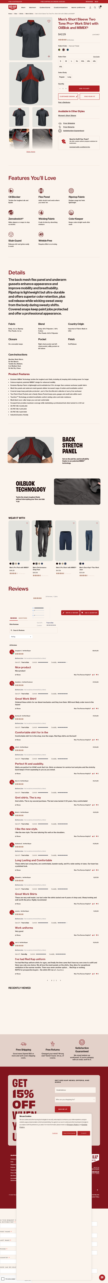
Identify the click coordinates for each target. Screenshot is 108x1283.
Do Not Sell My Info (93, 1195)
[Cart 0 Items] (99, 7)
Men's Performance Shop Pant (39, 569)
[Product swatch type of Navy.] (19, 564)
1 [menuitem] (51, 980)
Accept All (83, 1133)
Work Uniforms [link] (78, 7)
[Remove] (59, 89)
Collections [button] (45, 7)
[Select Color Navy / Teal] (69, 50)
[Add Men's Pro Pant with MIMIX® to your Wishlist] (27, 523)
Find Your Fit (89, 96)
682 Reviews (45, 575)
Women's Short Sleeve (67, 115)
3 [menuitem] (56, 980)
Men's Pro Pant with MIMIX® (19, 567)
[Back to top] (97, 1188)
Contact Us (14, 1159)
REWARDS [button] (89, 1)
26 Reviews (70, 40)
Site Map (13, 1175)
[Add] (66, 89)
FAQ (12, 1162)
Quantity (61, 84)
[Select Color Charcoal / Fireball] (64, 50)
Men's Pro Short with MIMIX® (66, 567)
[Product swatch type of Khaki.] (16, 564)
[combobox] (21, 636)
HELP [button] (96, 1)
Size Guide (96, 56)
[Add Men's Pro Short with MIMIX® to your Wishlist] (73, 523)
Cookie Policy (95, 1197)
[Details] (49, 56)
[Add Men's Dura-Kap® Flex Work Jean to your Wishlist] (97, 523)
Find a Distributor (64, 102)
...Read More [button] (60, 970)
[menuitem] (23, 7)
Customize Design (67, 96)
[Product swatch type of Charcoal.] (13, 564)
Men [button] (23, 7)
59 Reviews (91, 575)
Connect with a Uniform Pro (80, 147)
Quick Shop (19, 554)
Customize (55, 1133)
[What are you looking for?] (95, 7)
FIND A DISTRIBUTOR (15, 1)
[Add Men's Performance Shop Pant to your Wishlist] (50, 523)
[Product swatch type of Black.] (10, 564)
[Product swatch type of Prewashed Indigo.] (83, 564)
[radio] (39, 608)
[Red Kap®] (12, 7)
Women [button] (32, 7)
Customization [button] (61, 7)
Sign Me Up (62, 1109)
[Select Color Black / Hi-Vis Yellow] (60, 50)
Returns (13, 1167)
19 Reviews (68, 573)
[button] (90, 7)
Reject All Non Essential (69, 1133)
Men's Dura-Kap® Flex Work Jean (89, 569)
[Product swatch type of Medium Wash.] (80, 564)
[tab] (70, 613)
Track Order (14, 1170)
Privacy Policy (73, 1125)
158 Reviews (21, 573)
